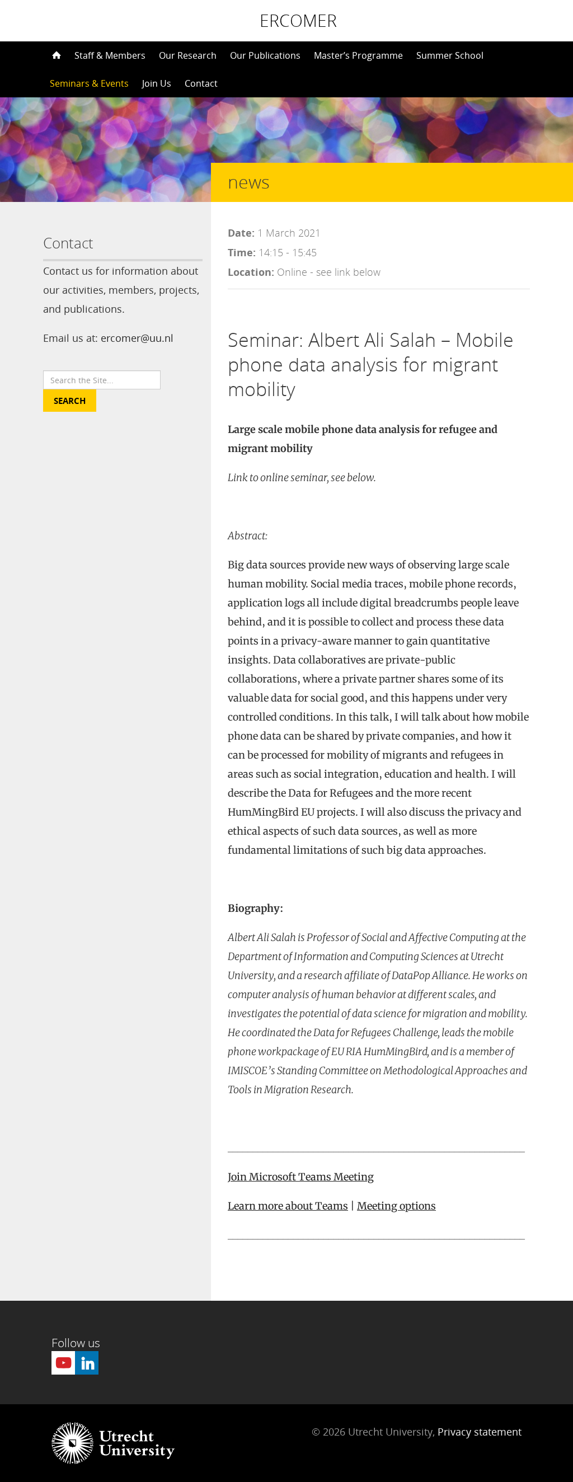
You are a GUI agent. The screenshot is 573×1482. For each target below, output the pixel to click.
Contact (201, 83)
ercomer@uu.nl (137, 338)
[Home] (55, 55)
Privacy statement (480, 1431)
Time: (242, 252)
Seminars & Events (89, 83)
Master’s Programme (358, 55)
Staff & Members (109, 55)
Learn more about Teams (288, 1205)
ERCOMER (298, 20)
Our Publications (265, 55)
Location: (251, 272)
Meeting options (396, 1205)
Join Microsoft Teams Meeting (301, 1176)
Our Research (188, 55)
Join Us (156, 83)
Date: (241, 232)
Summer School (449, 55)
